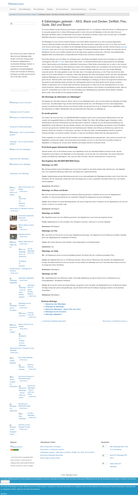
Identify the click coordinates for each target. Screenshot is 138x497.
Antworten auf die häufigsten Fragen (24, 426)
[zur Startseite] (33, 3)
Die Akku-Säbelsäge (31, 414)
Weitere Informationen (129, 479)
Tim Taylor (61, 62)
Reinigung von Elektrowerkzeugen (21, 127)
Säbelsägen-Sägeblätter (26, 278)
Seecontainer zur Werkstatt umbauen (22, 208)
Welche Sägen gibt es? (25, 241)
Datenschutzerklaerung (78, 9)
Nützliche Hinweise (30, 366)
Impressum (92, 9)
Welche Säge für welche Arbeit (50, 458)
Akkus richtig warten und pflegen (50, 447)
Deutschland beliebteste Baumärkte (54, 321)
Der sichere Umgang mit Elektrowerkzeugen (26, 377)
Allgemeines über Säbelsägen (19, 159)
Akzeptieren (5, 482)
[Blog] (16, 447)
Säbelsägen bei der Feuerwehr (20, 112)
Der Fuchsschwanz (62, 9)
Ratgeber (50, 9)
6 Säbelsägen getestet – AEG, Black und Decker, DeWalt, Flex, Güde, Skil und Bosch (67, 452)
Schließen (4, 494)
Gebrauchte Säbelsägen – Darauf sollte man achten (31, 390)
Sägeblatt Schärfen (24, 234)
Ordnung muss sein (31, 314)
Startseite (13, 9)
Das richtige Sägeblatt (25, 357)
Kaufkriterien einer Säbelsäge (19, 173)
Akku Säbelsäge (39, 9)
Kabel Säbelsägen (25, 9)
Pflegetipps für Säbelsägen (54, 307)
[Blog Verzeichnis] (15, 450)
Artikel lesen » (24, 191)
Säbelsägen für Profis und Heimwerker (20, 14)
